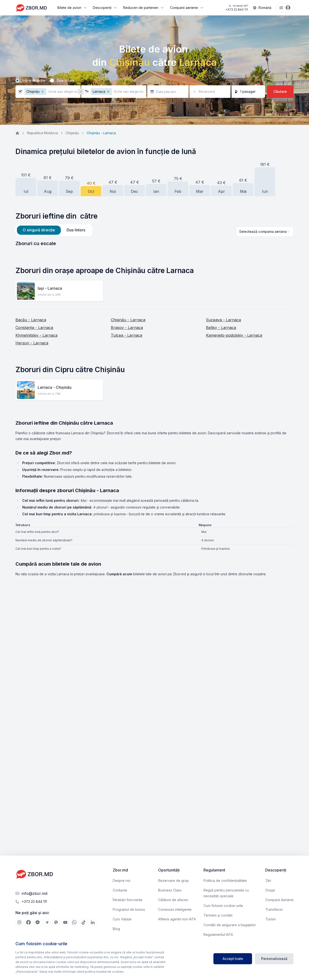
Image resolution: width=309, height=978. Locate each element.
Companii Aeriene (279, 900)
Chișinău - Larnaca (128, 319)
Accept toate (233, 959)
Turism (270, 919)
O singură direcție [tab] (39, 230)
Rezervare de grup (173, 880)
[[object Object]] (19, 922)
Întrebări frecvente (127, 900)
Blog (116, 929)
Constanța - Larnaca (34, 327)
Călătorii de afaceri (173, 900)
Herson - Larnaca (31, 343)
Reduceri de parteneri (140, 8)
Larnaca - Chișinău (54, 387)
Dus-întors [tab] (76, 230)
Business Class (170, 890)
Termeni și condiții (218, 915)
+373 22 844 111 (236, 7)
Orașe (270, 890)
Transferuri (274, 909)
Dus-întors (66, 80)
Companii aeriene (184, 8)
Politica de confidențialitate (225, 880)
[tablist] (53, 230)
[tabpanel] (154, 243)
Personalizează (274, 959)
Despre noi (121, 880)
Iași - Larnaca (50, 288)
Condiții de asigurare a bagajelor (230, 925)
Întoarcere (207, 91)
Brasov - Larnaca (127, 327)
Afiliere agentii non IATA (177, 919)
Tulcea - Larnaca (126, 335)
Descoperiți (102, 8)
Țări (268, 880)
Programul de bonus (129, 909)
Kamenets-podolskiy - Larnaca (234, 335)
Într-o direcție (33, 80)
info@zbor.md (34, 893)
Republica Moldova (42, 133)
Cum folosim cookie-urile (223, 906)
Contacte (120, 890)
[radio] (17, 80)
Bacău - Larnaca (30, 319)
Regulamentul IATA (218, 934)
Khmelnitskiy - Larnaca (36, 335)
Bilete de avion (69, 8)
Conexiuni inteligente (175, 909)
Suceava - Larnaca (223, 319)
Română (265, 8)
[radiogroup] (154, 80)
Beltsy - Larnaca (221, 327)
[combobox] (265, 232)
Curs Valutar (122, 919)
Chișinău (72, 133)
